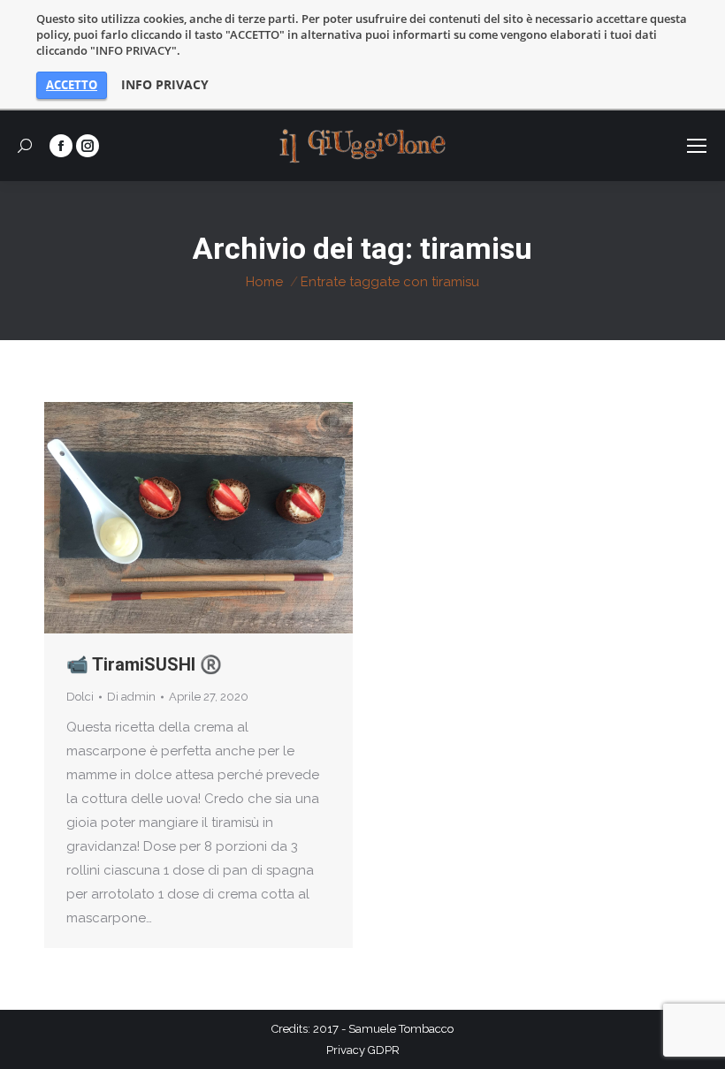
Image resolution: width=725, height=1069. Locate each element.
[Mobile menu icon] (696, 145)
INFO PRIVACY (165, 85)
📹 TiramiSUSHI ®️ (144, 664)
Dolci (80, 696)
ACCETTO (71, 85)
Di (131, 696)
